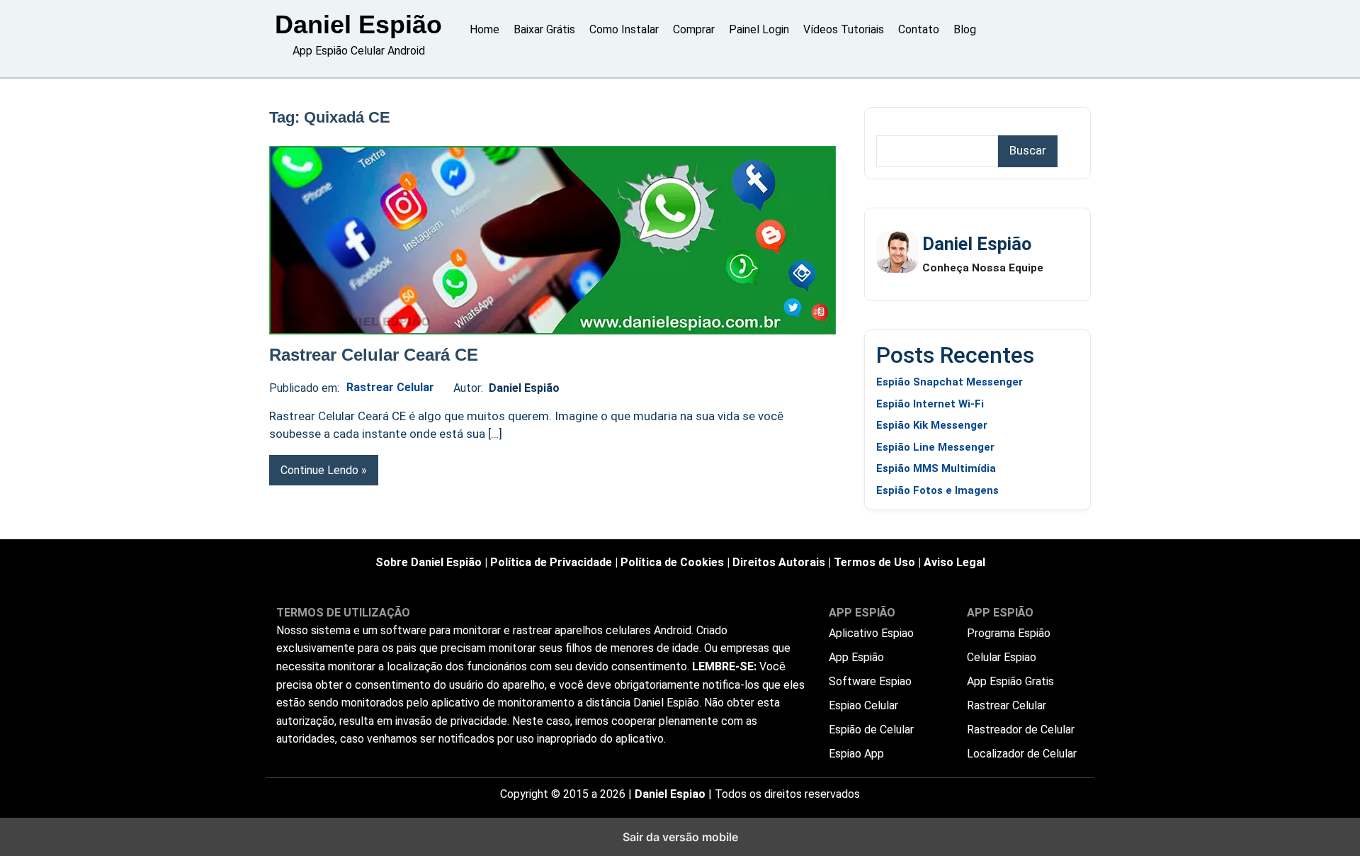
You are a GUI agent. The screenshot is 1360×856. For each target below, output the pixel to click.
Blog (964, 29)
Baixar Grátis (544, 29)
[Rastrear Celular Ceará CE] (552, 240)
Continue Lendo (319, 470)
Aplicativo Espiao (871, 633)
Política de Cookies (672, 562)
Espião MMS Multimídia (936, 468)
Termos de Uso (874, 562)
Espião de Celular (871, 729)
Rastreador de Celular (1021, 729)
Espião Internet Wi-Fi (930, 404)
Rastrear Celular (390, 387)
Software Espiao (870, 681)
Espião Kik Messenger (931, 425)
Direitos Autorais (778, 562)
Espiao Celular (863, 705)
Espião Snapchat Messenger (949, 382)
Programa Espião (1008, 633)
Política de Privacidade (551, 562)
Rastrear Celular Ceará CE (373, 354)
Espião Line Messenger (935, 447)
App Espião (856, 657)
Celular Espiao (1001, 657)
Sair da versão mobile (680, 837)
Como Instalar (624, 29)
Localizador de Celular (1022, 753)
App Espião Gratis (1010, 681)
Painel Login (759, 29)
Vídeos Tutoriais (843, 29)
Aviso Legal (954, 562)
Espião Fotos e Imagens (937, 490)
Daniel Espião (358, 24)
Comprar (694, 29)
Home (484, 29)
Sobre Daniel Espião (428, 562)
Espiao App (856, 753)
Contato (918, 29)
